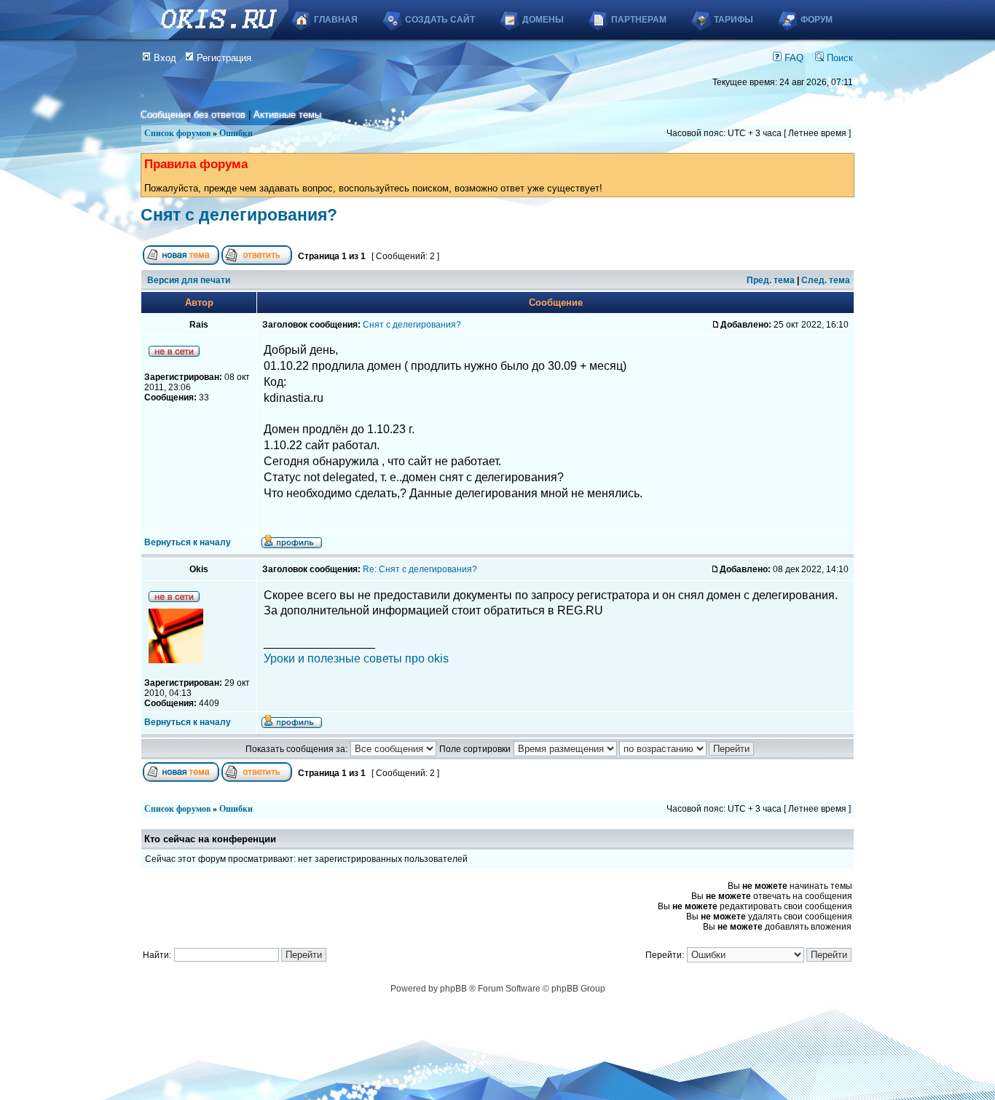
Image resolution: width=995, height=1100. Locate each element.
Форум (817, 20)
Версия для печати (188, 280)
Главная (336, 20)
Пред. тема (771, 280)
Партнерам (638, 20)
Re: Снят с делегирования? (420, 569)
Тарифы (733, 20)
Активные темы (287, 114)
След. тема (825, 280)
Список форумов (177, 133)
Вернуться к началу (187, 542)
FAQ (792, 57)
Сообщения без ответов (193, 114)
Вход (163, 57)
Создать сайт (440, 20)
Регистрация (222, 57)
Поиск (838, 57)
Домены (543, 20)
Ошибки (236, 133)
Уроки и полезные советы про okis (356, 658)
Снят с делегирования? (239, 214)
